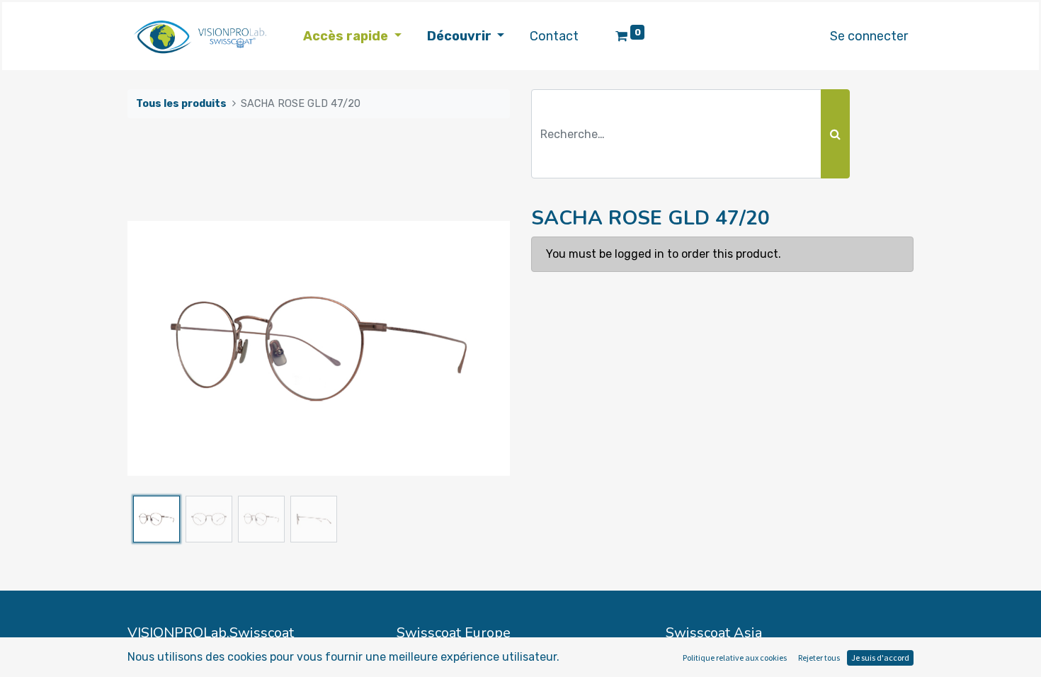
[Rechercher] (835, 133)
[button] (156, 348)
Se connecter (869, 36)
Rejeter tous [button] (819, 657)
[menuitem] (554, 36)
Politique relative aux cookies (735, 657)
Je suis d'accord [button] (880, 657)
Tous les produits (181, 104)
